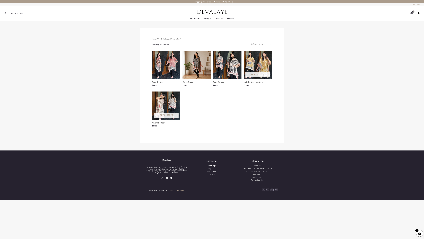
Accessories (219, 18)
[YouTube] (171, 178)
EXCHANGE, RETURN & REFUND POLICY (257, 168)
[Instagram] (162, 178)
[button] (5, 13)
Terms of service (257, 180)
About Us (257, 166)
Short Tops (212, 166)
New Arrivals (195, 18)
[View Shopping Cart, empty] (411, 13)
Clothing (206, 18)
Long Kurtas (212, 168)
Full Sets (212, 174)
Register (412, 4)
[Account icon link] (419, 13)
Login (418, 4)
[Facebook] (167, 178)
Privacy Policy (257, 177)
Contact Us (257, 174)
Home (154, 39)
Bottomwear (212, 171)
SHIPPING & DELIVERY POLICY (257, 171)
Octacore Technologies (176, 190)
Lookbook (230, 18)
